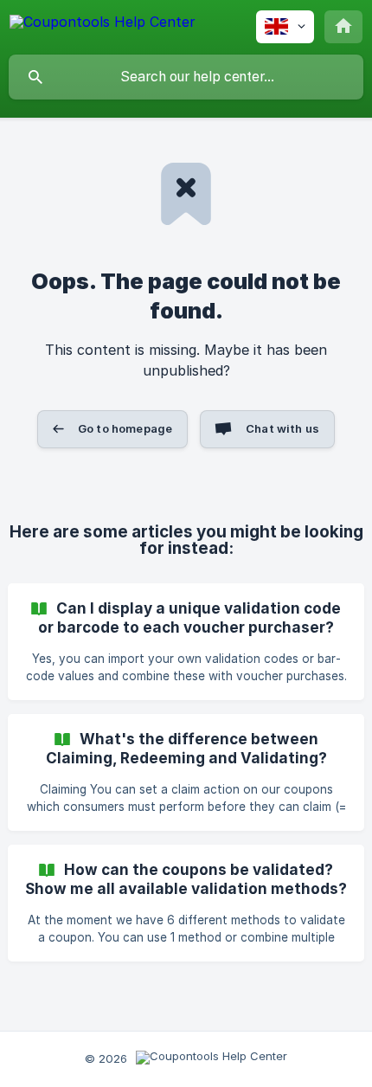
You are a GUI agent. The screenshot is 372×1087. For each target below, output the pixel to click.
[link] (186, 641)
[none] (103, 24)
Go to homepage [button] (125, 428)
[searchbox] (186, 77)
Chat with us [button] (282, 428)
